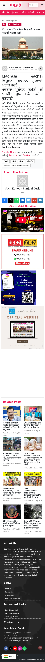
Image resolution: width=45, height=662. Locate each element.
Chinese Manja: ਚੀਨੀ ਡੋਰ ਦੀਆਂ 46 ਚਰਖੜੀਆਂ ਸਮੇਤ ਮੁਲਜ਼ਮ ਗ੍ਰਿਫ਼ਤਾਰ (32, 425)
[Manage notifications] (40, 647)
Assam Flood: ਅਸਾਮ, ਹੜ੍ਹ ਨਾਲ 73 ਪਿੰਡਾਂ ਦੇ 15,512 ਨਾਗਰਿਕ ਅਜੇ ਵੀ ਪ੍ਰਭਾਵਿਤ (12, 456)
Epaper (34, 5)
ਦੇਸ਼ (8, 12)
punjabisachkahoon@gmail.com (25, 638)
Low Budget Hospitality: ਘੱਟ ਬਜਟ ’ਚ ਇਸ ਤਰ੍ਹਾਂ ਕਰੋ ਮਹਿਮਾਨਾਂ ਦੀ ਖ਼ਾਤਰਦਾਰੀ (12, 491)
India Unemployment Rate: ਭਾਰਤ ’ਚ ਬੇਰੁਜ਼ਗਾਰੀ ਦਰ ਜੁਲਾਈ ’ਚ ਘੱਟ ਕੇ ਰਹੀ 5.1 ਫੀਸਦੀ (32, 493)
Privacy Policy (10, 595)
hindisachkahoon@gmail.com (16, 640)
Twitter (26, 155)
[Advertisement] (22, 373)
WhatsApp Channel (11, 617)
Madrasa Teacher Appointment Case (16, 165)
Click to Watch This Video (22, 206)
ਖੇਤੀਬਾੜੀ (31, 12)
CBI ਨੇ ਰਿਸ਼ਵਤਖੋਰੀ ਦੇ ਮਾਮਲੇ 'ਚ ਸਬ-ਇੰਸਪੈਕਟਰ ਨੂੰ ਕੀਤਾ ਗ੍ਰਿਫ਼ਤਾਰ (11, 523)
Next (14, 161)
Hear (22, 161)
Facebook (14, 155)
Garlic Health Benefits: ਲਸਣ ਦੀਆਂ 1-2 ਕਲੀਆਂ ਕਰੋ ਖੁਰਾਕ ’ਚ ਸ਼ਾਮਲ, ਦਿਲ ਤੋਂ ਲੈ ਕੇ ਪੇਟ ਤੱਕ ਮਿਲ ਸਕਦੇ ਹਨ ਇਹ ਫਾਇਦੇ (33, 459)
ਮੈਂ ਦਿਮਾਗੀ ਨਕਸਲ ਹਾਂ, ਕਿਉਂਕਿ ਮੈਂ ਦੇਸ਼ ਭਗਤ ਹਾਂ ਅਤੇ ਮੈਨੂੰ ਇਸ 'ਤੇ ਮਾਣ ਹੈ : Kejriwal (11, 426)
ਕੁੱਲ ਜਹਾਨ (15, 12)
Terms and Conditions (12, 599)
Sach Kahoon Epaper (12, 613)
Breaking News (11, 21)
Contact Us (9, 592)
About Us (8, 588)
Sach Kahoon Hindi (11, 610)
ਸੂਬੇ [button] (22, 12)
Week (6, 161)
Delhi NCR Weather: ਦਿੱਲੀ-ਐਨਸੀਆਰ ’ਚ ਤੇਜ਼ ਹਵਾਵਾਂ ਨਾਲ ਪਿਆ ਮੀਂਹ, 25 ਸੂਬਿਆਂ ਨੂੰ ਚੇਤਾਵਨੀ (32, 524)
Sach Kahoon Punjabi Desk (22, 189)
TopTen (30, 161)
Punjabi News (9, 152)
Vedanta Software (36, 659)
